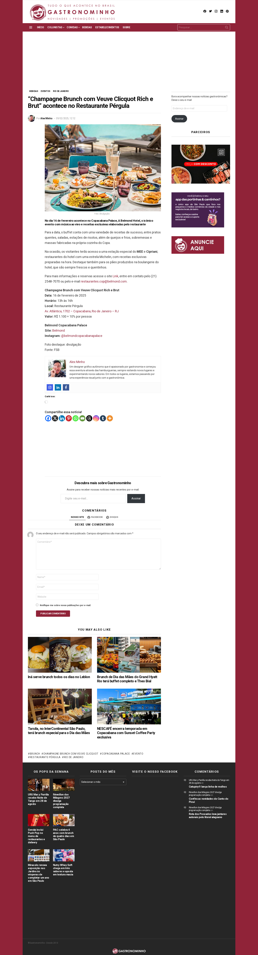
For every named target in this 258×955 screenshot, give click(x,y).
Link (115, 276)
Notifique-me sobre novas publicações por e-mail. (65, 605)
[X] (55, 418)
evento (138, 753)
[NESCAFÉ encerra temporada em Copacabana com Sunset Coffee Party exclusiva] (129, 707)
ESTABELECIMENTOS (107, 27)
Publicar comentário (53, 613)
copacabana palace (116, 753)
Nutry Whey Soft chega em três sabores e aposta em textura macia (63, 869)
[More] (110, 418)
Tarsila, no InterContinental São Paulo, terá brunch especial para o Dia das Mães (59, 731)
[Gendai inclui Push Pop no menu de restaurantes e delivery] (38, 820)
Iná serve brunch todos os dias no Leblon (59, 677)
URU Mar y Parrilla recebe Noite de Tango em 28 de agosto (38, 799)
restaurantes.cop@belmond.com (104, 281)
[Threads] (89, 418)
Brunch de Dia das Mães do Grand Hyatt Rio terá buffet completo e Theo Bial (127, 679)
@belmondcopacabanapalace (81, 336)
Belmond (58, 330)
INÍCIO (40, 27)
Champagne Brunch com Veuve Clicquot (70, 753)
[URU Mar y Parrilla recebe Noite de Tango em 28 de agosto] (38, 785)
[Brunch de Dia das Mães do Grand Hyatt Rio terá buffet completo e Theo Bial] (129, 655)
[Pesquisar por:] (203, 27)
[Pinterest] (69, 418)
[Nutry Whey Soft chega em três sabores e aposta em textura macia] (64, 855)
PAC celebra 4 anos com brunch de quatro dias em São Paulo (63, 834)
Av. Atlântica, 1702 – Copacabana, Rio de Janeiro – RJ (82, 311)
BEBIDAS (87, 27)
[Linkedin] (58, 387)
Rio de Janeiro (74, 757)
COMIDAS (72, 27)
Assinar (136, 498)
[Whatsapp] (75, 418)
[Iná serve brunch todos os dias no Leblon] (60, 655)
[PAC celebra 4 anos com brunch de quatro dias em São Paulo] (64, 820)
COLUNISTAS (54, 27)
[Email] (82, 418)
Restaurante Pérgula (45, 757)
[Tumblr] (103, 418)
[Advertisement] (129, 63)
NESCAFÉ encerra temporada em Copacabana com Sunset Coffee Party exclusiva (126, 733)
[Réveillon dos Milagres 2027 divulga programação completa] (64, 785)
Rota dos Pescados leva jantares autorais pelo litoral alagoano (208, 815)
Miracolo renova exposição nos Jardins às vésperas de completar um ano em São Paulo (38, 872)
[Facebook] (66, 387)
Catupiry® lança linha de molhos (208, 786)
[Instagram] (50, 387)
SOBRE (126, 27)
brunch (35, 753)
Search (226, 28)
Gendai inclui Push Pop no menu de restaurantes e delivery (36, 836)
